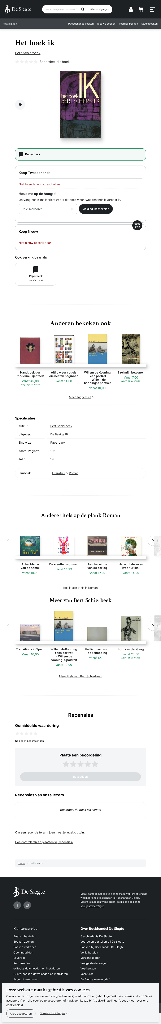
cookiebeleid (14, 1005)
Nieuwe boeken (106, 23)
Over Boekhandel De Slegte (102, 928)
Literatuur (58, 473)
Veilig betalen (89, 952)
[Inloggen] (131, 9)
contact (92, 893)
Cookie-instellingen (52, 1013)
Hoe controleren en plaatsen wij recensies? (44, 842)
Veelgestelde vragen (92, 906)
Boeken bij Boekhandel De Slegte (102, 947)
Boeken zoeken (23, 941)
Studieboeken (149, 23)
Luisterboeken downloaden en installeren (40, 974)
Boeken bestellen (24, 936)
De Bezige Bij (59, 434)
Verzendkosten (90, 957)
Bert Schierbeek (27, 53)
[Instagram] (27, 905)
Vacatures (86, 974)
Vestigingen (88, 968)
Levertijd (19, 957)
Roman (73, 473)
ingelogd (72, 832)
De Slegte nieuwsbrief (95, 979)
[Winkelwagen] (141, 9)
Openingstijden (23, 952)
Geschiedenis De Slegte (96, 936)
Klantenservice (25, 928)
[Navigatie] (152, 9)
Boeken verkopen (24, 947)
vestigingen (105, 897)
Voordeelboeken (128, 23)
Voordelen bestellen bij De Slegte (102, 941)
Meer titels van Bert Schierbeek (80, 676)
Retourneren (21, 963)
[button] (8, 541)
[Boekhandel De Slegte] (18, 9)
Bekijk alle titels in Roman (80, 587)
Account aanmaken (25, 979)
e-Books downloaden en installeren (36, 968)
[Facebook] (17, 905)
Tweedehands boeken (81, 23)
